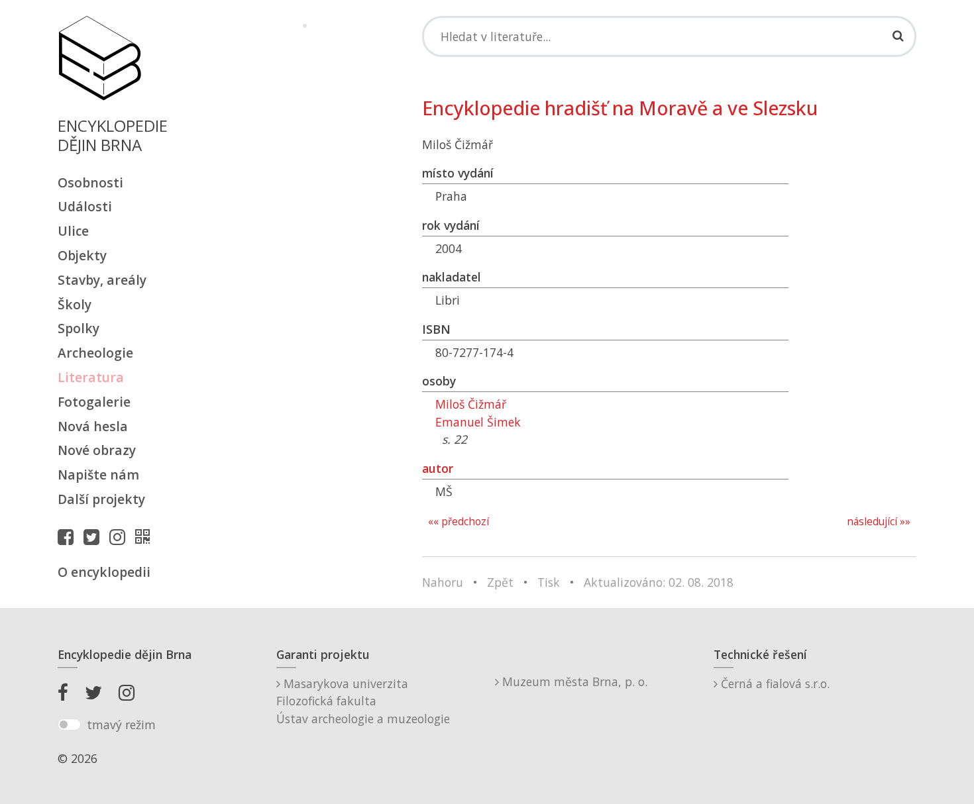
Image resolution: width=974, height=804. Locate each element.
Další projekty (101, 499)
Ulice (73, 231)
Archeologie (95, 353)
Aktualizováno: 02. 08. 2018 (658, 582)
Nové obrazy (97, 450)
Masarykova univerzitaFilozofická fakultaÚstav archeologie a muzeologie (363, 701)
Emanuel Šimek (478, 422)
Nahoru (442, 582)
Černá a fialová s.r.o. (774, 683)
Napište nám (98, 474)
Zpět (500, 582)
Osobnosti (90, 182)
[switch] (69, 724)
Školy (74, 304)
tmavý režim (121, 724)
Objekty (82, 255)
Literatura (91, 377)
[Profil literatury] (145, 536)
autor (437, 468)
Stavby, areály (102, 280)
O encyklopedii (104, 572)
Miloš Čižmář (470, 404)
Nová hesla (93, 426)
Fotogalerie (94, 402)
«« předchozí (458, 521)
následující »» (878, 521)
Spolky (78, 328)
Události (85, 206)
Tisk (548, 582)
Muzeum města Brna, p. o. (573, 681)
